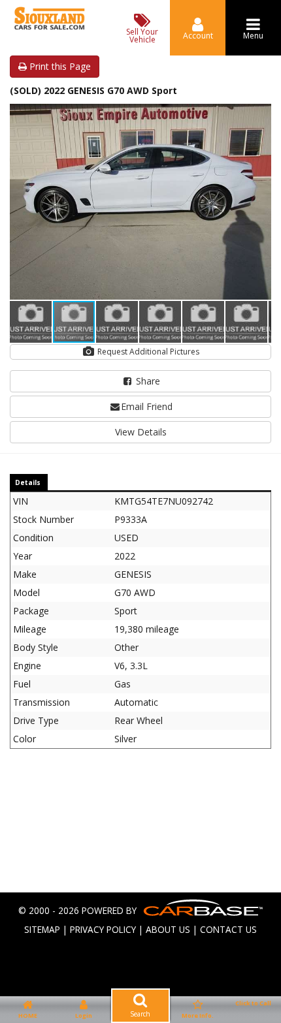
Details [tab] (28, 482)
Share (146, 381)
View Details (141, 432)
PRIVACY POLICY (103, 929)
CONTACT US (228, 929)
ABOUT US (168, 929)
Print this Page (59, 66)
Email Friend (147, 406)
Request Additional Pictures (147, 351)
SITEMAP (42, 929)
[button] (259, 115)
